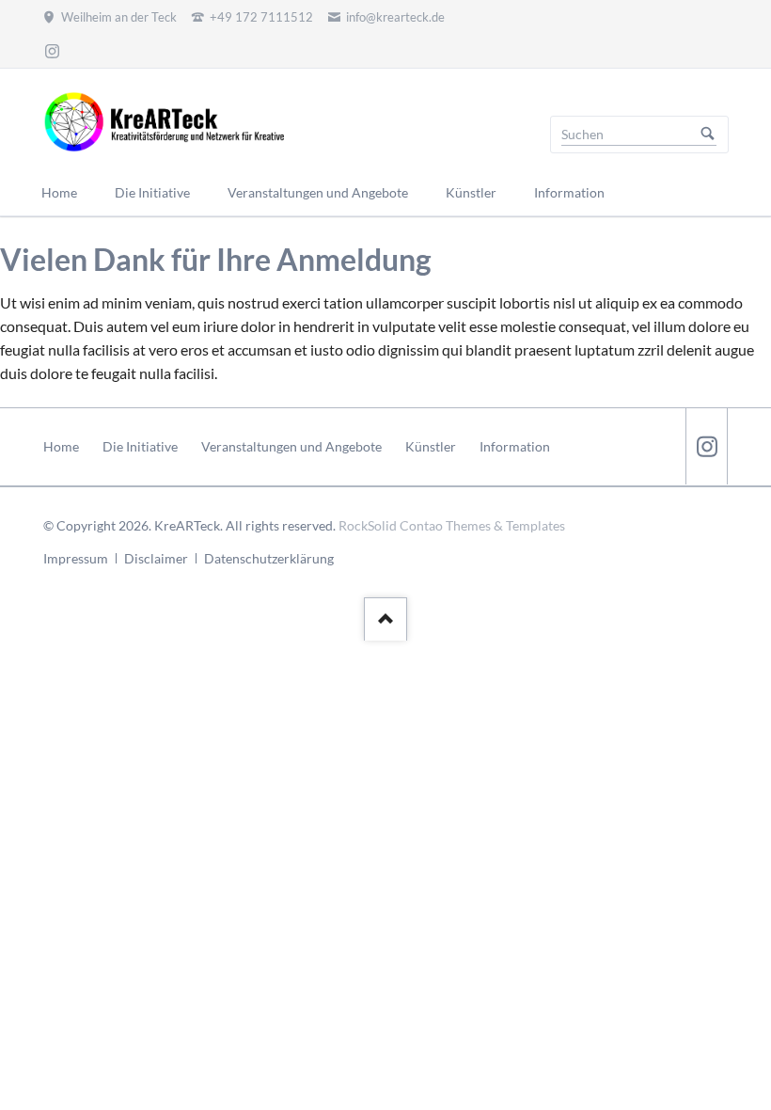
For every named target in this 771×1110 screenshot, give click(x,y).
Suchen (708, 134)
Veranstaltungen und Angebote (291, 446)
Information (515, 446)
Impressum (75, 558)
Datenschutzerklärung (269, 558)
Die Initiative (140, 446)
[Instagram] (52, 51)
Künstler (430, 446)
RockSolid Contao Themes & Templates (451, 525)
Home (61, 446)
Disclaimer (156, 558)
